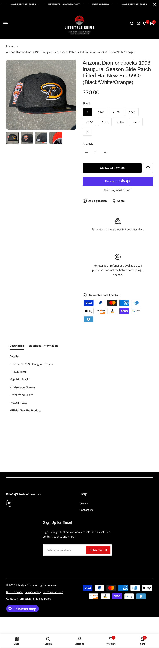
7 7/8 (135, 122)
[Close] (154, 4)
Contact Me (87, 510)
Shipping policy (42, 598)
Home (9, 46)
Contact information (18, 598)
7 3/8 (131, 111)
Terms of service (53, 592)
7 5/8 (104, 122)
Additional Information (43, 345)
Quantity (88, 144)
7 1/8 (100, 111)
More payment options (118, 190)
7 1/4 (116, 111)
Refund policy (14, 592)
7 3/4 (120, 122)
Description (17, 345)
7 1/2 (89, 122)
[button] (148, 168)
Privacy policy (33, 592)
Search (84, 503)
